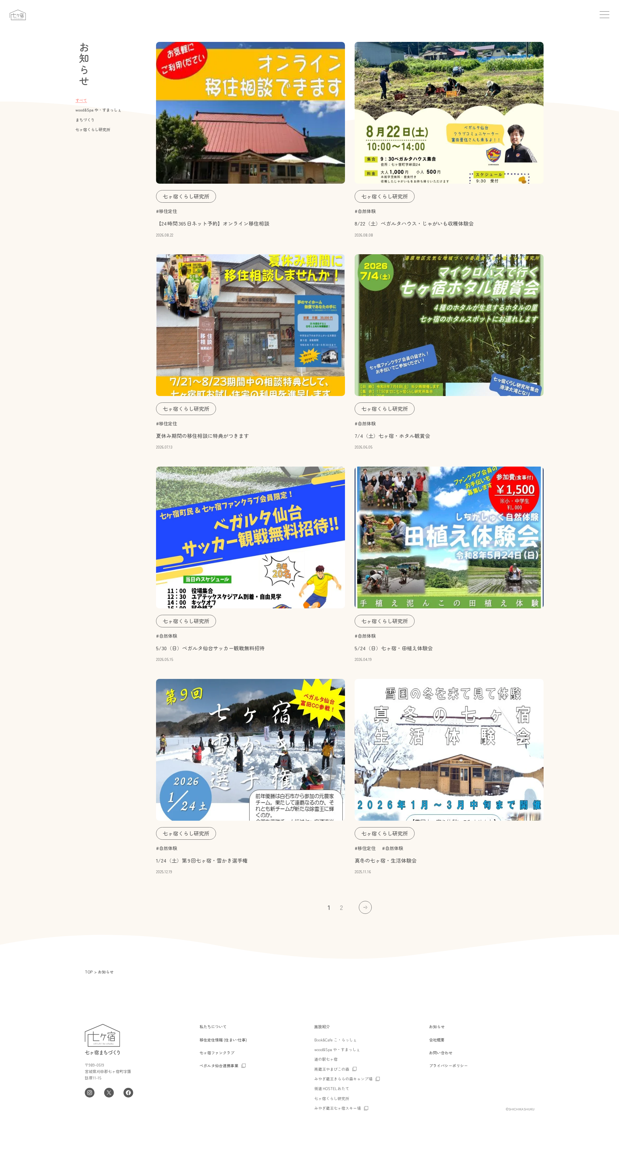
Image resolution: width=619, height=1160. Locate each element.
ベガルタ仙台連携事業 (219, 1065)
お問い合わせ (440, 1052)
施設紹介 (322, 1026)
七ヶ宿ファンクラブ (217, 1052)
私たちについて (213, 1026)
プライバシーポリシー (448, 1065)
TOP (89, 971)
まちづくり (85, 119)
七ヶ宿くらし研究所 (92, 129)
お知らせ (437, 1026)
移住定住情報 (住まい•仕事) (223, 1039)
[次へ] (365, 907)
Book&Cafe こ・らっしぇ (335, 1039)
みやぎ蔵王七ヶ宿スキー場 (337, 1108)
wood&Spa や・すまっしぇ (98, 109)
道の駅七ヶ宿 (326, 1059)
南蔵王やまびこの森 (331, 1069)
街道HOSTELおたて (331, 1088)
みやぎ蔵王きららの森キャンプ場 (343, 1078)
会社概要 (437, 1039)
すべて (81, 100)
